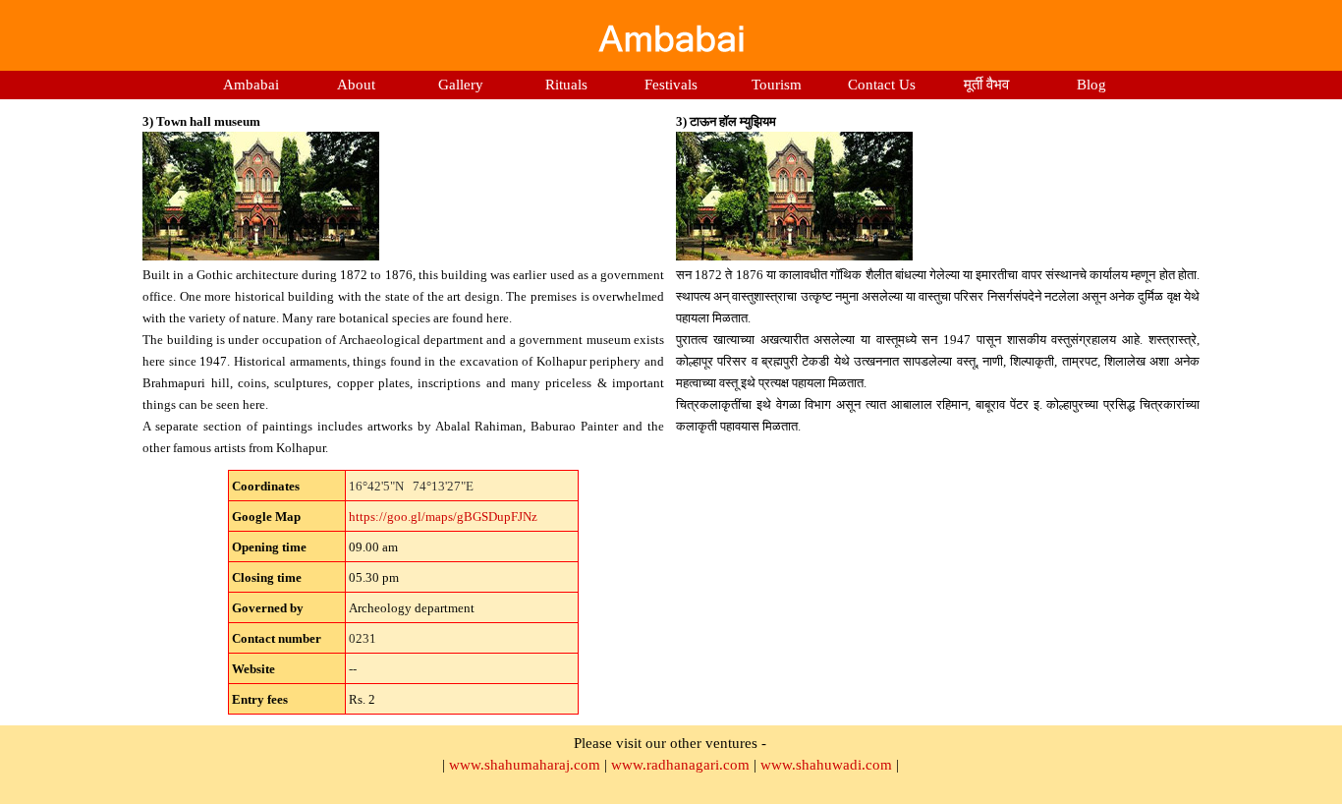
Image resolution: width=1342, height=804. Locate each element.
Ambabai (251, 84)
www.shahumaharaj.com (524, 765)
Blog (1091, 84)
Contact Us (882, 84)
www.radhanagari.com (680, 765)
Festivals (671, 84)
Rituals (566, 84)
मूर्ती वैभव (986, 84)
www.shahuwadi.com (826, 765)
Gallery (460, 84)
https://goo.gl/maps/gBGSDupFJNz (443, 516)
